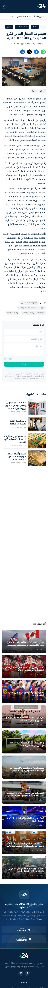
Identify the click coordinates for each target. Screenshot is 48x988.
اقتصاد (35, 26)
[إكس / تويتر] (20, 973)
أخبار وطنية (39, 16)
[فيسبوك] (27, 973)
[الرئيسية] (44, 27)
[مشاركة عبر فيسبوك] (36, 52)
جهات (10, 16)
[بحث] (4, 6)
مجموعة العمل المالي (29, 302)
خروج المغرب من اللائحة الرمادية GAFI (31, 307)
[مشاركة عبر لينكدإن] (22, 52)
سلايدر (9, 26)
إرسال (24, 364)
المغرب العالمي (23, 16)
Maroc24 (40, 43)
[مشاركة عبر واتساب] (43, 52)
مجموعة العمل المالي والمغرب (33, 312)
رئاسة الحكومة (12, 312)
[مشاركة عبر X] (29, 52)
